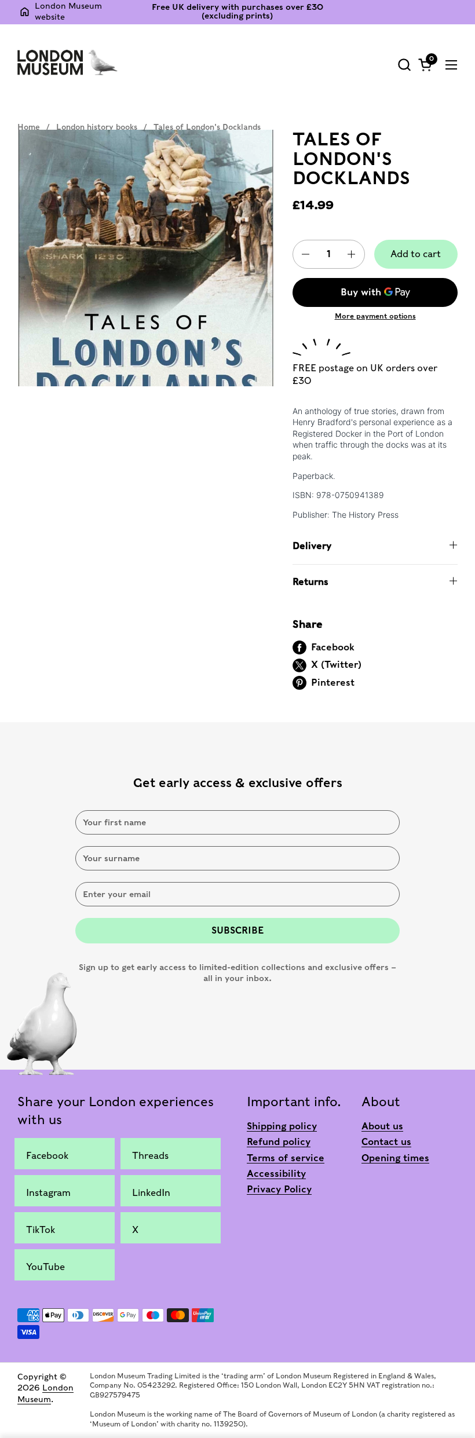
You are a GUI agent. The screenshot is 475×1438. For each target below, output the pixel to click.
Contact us (386, 1142)
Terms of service (285, 1158)
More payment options (375, 316)
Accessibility (276, 1174)
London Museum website (68, 11)
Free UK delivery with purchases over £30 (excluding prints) (237, 11)
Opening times (395, 1158)
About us (382, 1126)
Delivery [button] (312, 546)
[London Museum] (67, 61)
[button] (404, 64)
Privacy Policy (279, 1189)
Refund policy (278, 1142)
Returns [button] (310, 582)
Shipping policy (282, 1126)
